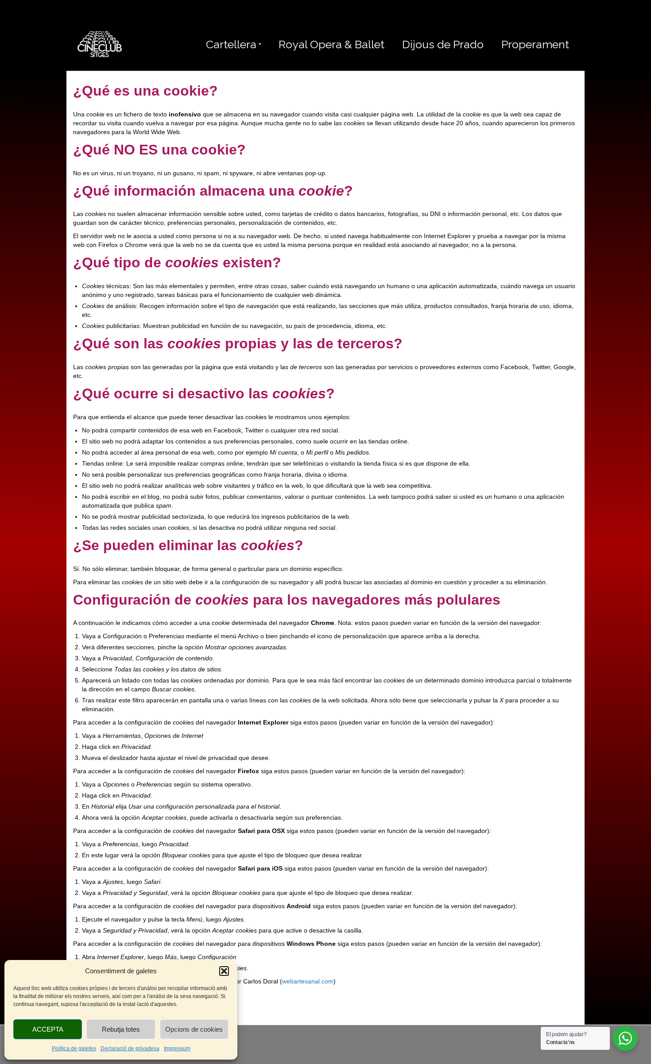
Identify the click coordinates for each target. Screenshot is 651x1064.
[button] (224, 971)
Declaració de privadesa (130, 1048)
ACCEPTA (47, 1029)
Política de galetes (74, 1048)
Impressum (177, 1048)
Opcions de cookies (194, 1029)
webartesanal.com (307, 981)
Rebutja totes (121, 1029)
